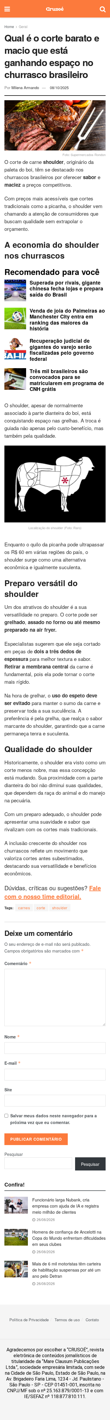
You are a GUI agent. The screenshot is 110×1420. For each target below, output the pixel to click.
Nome (12, 1037)
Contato (92, 1319)
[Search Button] (103, 9)
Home (9, 26)
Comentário (18, 963)
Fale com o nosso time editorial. (52, 892)
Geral (23, 26)
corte (41, 907)
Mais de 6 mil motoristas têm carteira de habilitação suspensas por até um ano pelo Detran (66, 1270)
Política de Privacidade (29, 1319)
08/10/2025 (59, 87)
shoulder (59, 907)
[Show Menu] (7, 9)
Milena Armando (25, 87)
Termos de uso (67, 1319)
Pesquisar (13, 1154)
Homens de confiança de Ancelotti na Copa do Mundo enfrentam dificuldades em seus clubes (69, 1238)
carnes (24, 907)
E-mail (12, 1063)
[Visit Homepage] (54, 9)
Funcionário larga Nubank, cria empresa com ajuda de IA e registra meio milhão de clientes (65, 1206)
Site (8, 1089)
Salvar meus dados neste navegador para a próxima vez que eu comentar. (53, 1119)
